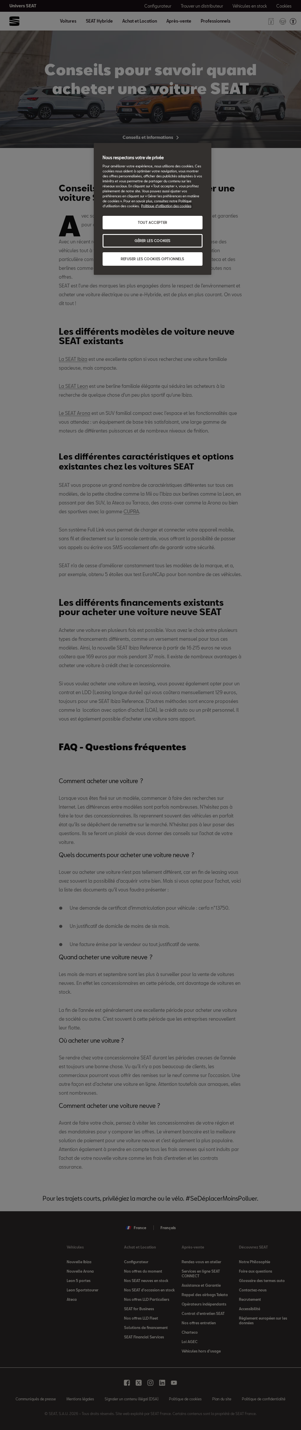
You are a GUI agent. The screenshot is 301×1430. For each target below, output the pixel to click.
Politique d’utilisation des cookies (166, 206)
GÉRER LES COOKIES (152, 241)
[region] (152, 209)
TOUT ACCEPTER (152, 222)
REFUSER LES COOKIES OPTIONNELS (152, 259)
